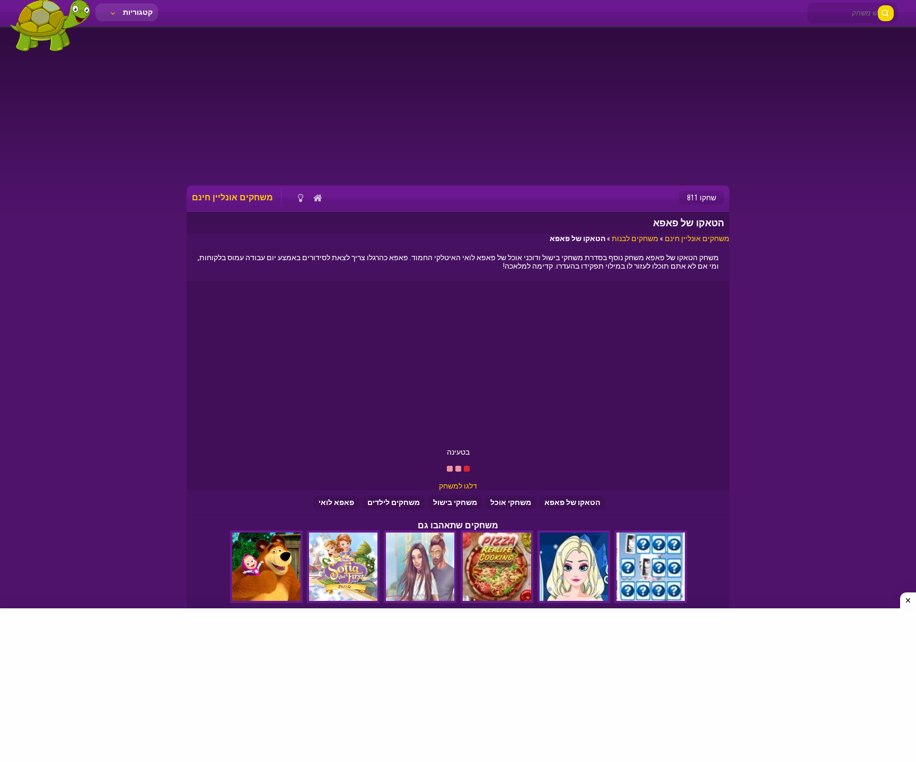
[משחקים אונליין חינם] (50, 50)
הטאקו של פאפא (572, 502)
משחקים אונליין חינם (697, 238)
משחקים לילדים (393, 502)
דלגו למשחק (458, 486)
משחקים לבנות (635, 238)
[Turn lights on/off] (300, 197)
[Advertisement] (458, 106)
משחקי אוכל (510, 502)
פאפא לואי (336, 502)
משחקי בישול (455, 502)
